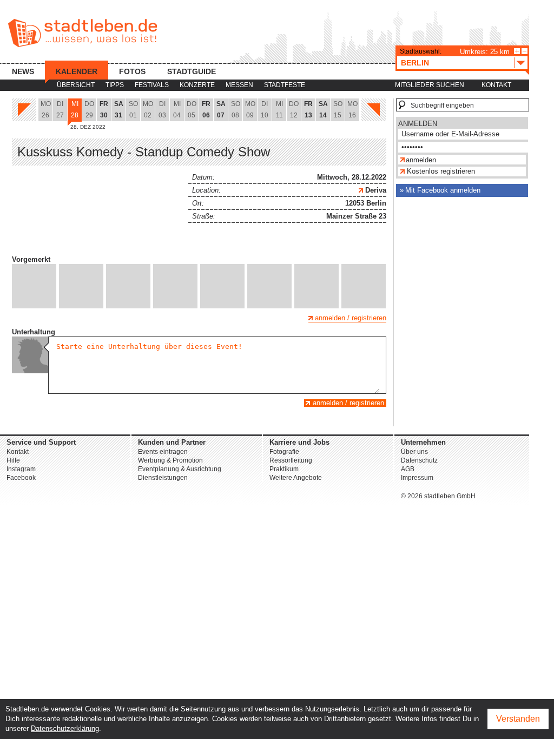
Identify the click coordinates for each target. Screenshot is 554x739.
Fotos (132, 71)
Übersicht (76, 85)
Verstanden (518, 718)
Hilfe (13, 460)
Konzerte (197, 85)
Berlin (415, 62)
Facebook (21, 477)
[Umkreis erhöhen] (517, 51)
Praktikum (284, 469)
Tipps (114, 85)
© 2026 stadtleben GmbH (438, 496)
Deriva (374, 190)
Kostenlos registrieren (441, 171)
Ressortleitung (290, 460)
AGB (407, 469)
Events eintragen (163, 452)
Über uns (414, 452)
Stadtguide (191, 71)
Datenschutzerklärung (65, 728)
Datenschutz (419, 460)
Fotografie (284, 452)
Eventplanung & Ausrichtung (179, 469)
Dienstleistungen (163, 477)
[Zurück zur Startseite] (82, 33)
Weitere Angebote (295, 477)
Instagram (21, 469)
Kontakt (496, 85)
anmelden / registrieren (350, 318)
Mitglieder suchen (429, 85)
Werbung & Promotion (170, 460)
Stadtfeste (284, 85)
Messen (239, 85)
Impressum (417, 477)
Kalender (76, 71)
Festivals (152, 85)
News (23, 71)
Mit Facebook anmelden (442, 190)
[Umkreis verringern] (524, 51)
